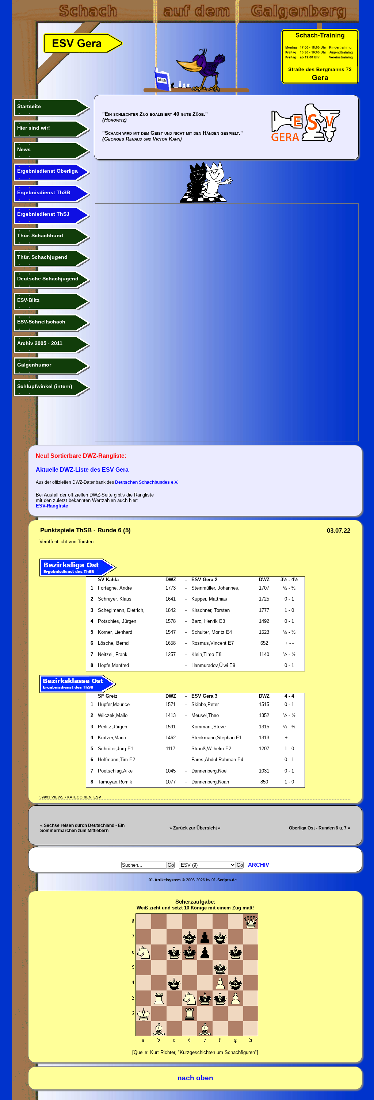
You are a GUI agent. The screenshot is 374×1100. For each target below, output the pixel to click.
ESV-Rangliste (52, 506)
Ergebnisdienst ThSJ (43, 214)
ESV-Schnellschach (41, 322)
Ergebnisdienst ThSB (43, 192)
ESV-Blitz (28, 300)
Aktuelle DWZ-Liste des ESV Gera (82, 470)
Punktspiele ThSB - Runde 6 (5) (85, 530)
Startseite (29, 106)
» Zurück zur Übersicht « (195, 828)
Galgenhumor (34, 365)
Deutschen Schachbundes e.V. (146, 482)
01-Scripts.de (224, 880)
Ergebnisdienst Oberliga (47, 171)
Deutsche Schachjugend (48, 278)
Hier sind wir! (33, 128)
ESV (97, 797)
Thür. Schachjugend (42, 257)
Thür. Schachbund (40, 235)
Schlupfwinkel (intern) (44, 386)
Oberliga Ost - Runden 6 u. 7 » (319, 828)
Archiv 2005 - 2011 (39, 343)
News (24, 149)
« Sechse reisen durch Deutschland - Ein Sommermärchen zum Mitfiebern (82, 828)
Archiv (258, 865)
